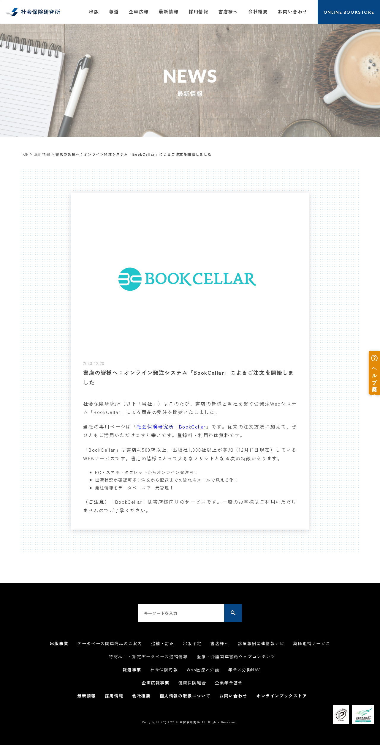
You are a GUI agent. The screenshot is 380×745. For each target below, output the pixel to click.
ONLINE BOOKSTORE (349, 12)
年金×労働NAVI (245, 669)
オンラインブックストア (281, 696)
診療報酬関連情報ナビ (261, 643)
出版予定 (192, 643)
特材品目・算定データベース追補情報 (148, 656)
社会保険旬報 (164, 669)
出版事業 (59, 643)
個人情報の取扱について (185, 696)
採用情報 (198, 11)
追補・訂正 (162, 643)
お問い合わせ (293, 11)
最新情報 (168, 11)
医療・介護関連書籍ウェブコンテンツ (236, 656)
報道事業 (132, 669)
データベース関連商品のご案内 (109, 643)
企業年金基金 (229, 683)
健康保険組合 (192, 683)
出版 (94, 11)
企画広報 (138, 11)
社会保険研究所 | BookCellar (171, 426)
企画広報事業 (156, 683)
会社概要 (258, 11)
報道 (114, 11)
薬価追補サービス (311, 643)
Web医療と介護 (203, 669)
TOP (25, 154)
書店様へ (228, 11)
